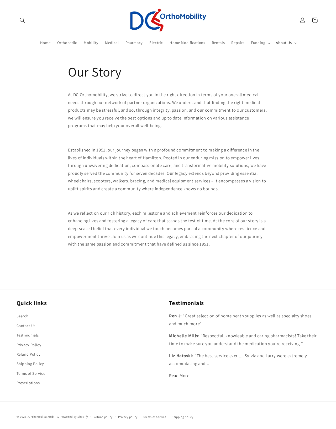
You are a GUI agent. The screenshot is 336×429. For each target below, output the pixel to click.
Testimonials (28, 335)
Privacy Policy (29, 344)
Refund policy (103, 417)
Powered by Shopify (74, 417)
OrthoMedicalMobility (43, 417)
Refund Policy (29, 354)
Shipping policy (182, 417)
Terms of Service (31, 373)
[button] (23, 20)
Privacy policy (128, 417)
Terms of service (154, 417)
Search (23, 315)
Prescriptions (28, 382)
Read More (179, 375)
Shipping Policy (30, 363)
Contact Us (26, 325)
